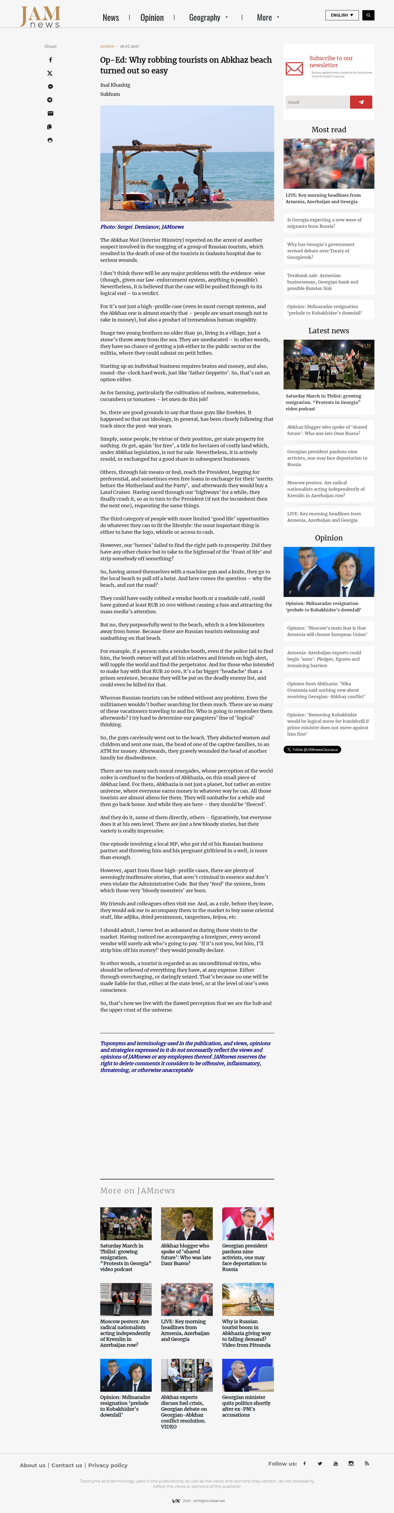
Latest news (328, 330)
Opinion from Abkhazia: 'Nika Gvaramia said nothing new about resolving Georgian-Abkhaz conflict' (326, 690)
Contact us (66, 1465)
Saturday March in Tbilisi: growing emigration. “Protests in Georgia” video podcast (126, 1257)
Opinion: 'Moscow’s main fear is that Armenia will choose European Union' (327, 631)
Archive (109, 46)
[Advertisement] (187, 1125)
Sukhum (110, 94)
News (111, 17)
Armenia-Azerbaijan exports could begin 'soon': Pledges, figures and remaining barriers (324, 659)
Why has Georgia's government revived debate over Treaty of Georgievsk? (321, 251)
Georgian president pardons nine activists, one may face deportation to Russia (244, 1257)
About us (33, 1465)
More (264, 17)
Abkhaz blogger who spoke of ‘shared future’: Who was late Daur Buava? (186, 1254)
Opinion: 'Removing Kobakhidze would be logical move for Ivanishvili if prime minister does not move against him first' (328, 724)
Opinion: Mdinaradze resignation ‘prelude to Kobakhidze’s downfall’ (125, 1406)
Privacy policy (108, 1465)
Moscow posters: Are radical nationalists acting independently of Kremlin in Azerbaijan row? (125, 1333)
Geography (204, 17)
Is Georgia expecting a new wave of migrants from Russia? (324, 223)
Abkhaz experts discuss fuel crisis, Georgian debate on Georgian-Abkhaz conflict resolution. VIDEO (184, 1412)
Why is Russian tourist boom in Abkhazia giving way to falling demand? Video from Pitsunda (247, 1333)
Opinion (152, 17)
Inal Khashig (115, 85)
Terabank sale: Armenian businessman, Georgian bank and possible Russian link (322, 282)
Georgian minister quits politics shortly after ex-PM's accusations (246, 1406)
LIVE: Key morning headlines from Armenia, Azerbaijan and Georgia (185, 1330)
